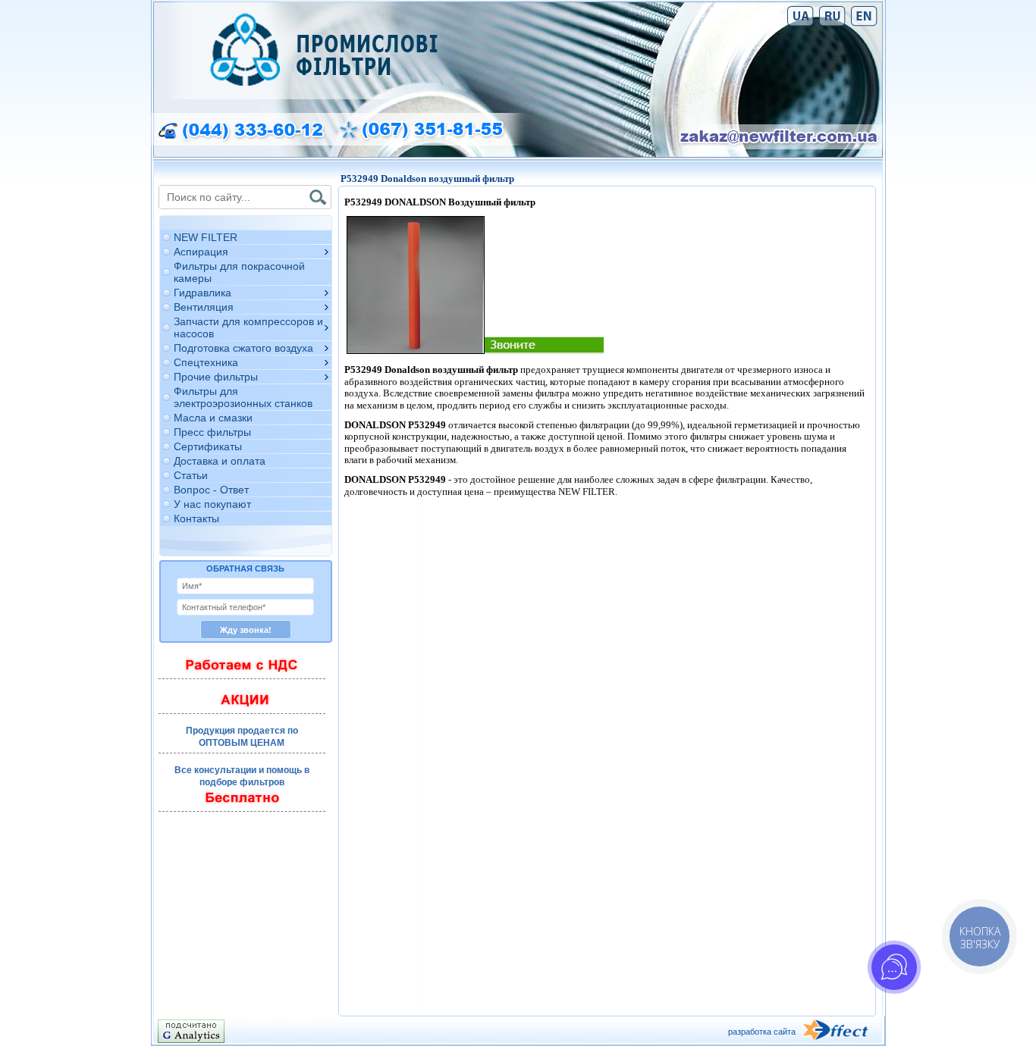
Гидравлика (202, 293)
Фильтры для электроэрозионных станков (243, 397)
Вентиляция (204, 307)
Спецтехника (206, 362)
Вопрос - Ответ (211, 490)
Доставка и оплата (219, 461)
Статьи (191, 475)
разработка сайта (762, 1031)
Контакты (196, 518)
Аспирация (201, 252)
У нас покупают (212, 504)
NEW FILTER (205, 237)
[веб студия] (842, 1031)
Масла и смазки (213, 418)
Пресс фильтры (212, 432)
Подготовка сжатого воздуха (243, 348)
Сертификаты (208, 446)
